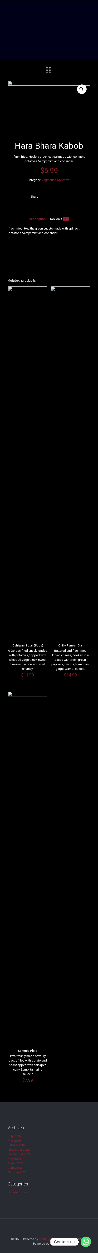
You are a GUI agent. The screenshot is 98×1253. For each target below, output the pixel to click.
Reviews (58, 219)
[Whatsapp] (86, 1242)
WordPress (57, 1243)
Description (37, 219)
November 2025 (18, 1149)
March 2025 (16, 1163)
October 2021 (17, 1172)
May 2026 (14, 1140)
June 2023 (15, 1168)
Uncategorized (18, 1192)
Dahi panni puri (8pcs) (27, 645)
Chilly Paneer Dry (70, 645)
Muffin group (48, 1239)
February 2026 (17, 1145)
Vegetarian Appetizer (55, 180)
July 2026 (14, 1136)
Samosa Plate (27, 1050)
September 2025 (19, 1154)
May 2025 (14, 1158)
